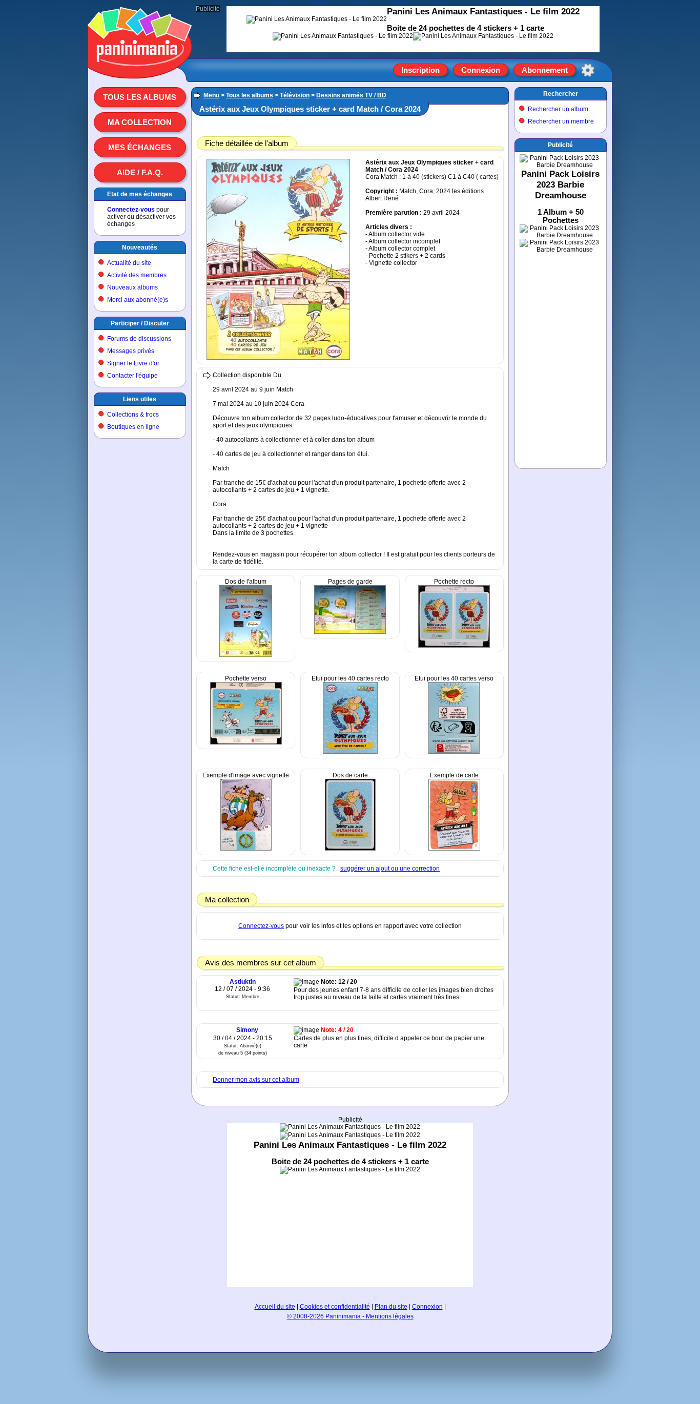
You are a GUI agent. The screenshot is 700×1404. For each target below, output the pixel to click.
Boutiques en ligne (133, 426)
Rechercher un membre (561, 121)
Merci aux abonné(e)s (137, 299)
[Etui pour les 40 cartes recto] (350, 751)
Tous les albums (139, 97)
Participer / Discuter (140, 323)
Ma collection (140, 122)
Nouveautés (139, 247)
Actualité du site (129, 262)
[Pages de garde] (350, 631)
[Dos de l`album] (245, 654)
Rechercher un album (558, 109)
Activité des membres (137, 275)
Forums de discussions (139, 338)
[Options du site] (587, 70)
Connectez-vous (131, 209)
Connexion (480, 70)
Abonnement (545, 70)
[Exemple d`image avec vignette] (246, 848)
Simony (247, 1030)
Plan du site (391, 1306)
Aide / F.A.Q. (140, 172)
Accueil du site (275, 1306)
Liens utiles (139, 399)
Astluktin (243, 981)
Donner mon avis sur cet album (256, 1079)
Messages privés (130, 351)
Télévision (295, 95)
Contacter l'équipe (132, 375)
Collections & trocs (133, 414)
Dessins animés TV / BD (351, 95)
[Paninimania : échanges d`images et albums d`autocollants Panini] (140, 66)
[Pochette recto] (454, 645)
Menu (211, 95)
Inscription (420, 70)
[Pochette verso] (246, 742)
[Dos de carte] (350, 848)
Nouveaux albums (132, 287)
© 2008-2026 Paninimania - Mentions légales (350, 1316)
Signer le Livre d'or (133, 363)
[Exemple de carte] (454, 848)
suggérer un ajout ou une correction (390, 868)
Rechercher (560, 93)
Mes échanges (139, 147)
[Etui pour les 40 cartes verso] (454, 751)
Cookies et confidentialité (335, 1306)
